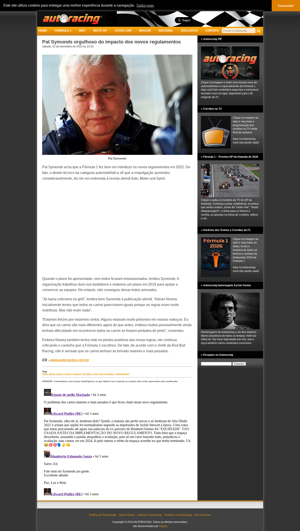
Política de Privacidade (103, 515)
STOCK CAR (123, 30)
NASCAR (145, 30)
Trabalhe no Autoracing (178, 515)
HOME (42, 30)
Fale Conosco (202, 515)
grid (96, 374)
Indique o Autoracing (149, 515)
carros (67, 374)
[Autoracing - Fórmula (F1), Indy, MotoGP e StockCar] (72, 19)
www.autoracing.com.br (69, 360)
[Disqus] (117, 442)
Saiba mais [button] (145, 5)
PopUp (163, 526)
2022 (44, 374)
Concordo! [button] (286, 5)
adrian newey (56, 374)
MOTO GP (100, 30)
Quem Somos (127, 515)
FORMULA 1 (63, 30)
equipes (77, 374)
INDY (82, 30)
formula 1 (88, 374)
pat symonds (106, 374)
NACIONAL (166, 30)
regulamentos (122, 374)
